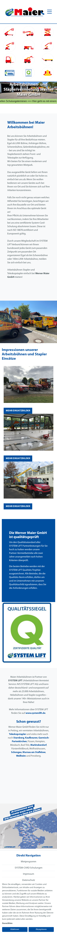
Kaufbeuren (31, 738)
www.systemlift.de (35, 713)
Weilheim (21, 756)
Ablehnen (14, 929)
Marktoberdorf (38, 745)
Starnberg (18, 738)
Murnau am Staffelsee (33, 752)
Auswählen (7, 923)
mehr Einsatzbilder (18, 411)
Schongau (16, 752)
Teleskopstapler (17, 734)
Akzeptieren (41, 929)
